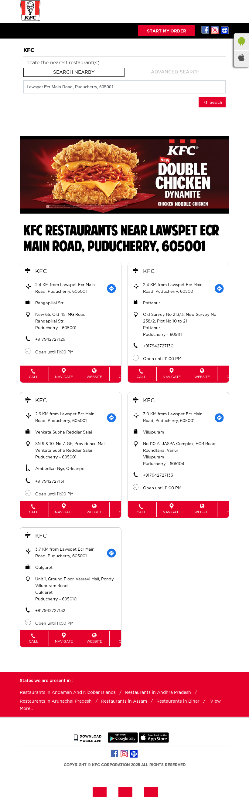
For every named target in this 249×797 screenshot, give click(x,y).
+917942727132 (50, 611)
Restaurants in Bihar (178, 701)
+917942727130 (158, 346)
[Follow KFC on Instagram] (215, 30)
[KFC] (30, 20)
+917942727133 (158, 476)
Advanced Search (175, 72)
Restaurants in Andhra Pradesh (158, 693)
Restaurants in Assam (124, 701)
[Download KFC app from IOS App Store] (154, 741)
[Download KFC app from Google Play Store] (123, 741)
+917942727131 (49, 482)
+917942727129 (50, 340)
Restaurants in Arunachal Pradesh (56, 701)
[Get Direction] (111, 288)
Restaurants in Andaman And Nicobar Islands (68, 693)
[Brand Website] (225, 30)
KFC (41, 271)
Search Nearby (74, 72)
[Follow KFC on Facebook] (205, 30)
